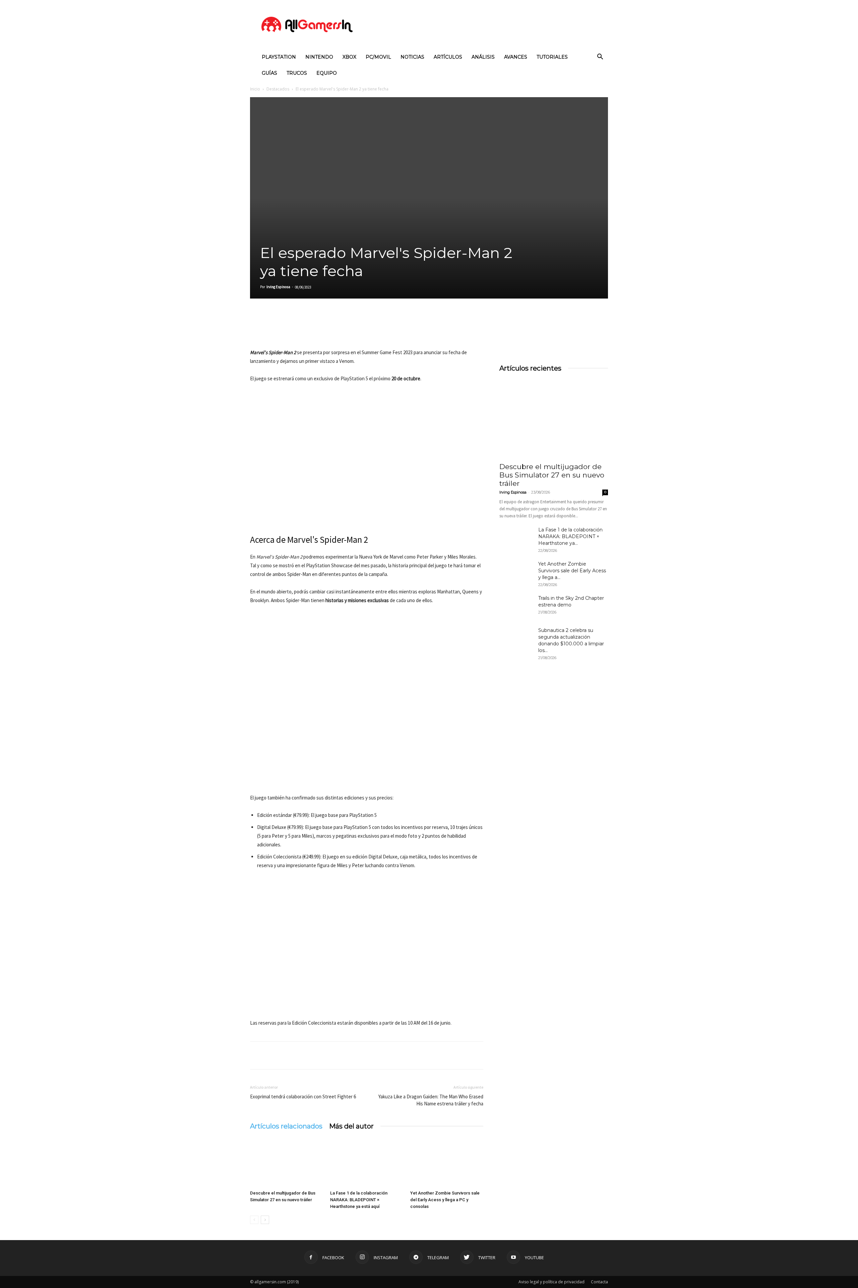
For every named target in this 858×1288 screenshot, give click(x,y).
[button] (600, 57)
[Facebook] (256, 329)
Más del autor (351, 1126)
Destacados (277, 89)
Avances (515, 57)
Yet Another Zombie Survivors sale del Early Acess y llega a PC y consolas (445, 1199)
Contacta (599, 1282)
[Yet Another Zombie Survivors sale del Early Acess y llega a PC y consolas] (446, 1162)
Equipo (326, 73)
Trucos (297, 73)
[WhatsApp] (303, 329)
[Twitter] (272, 329)
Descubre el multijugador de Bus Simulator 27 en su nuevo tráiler (551, 475)
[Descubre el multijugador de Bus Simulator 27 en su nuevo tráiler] (286, 1162)
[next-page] (265, 1220)
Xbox (349, 57)
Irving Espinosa (278, 286)
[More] (334, 329)
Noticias (412, 57)
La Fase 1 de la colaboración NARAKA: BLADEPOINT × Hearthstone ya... (570, 536)
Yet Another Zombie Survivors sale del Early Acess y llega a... (572, 570)
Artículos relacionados (286, 1126)
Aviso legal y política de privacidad (551, 1282)
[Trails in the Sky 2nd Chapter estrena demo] (516, 606)
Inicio (255, 89)
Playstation (279, 57)
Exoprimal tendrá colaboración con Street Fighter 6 (303, 1096)
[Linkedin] (287, 329)
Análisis (483, 57)
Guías (269, 73)
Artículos (448, 57)
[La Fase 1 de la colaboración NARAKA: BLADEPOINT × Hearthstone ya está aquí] (366, 1162)
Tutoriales (552, 57)
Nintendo (319, 57)
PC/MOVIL (378, 57)
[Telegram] (318, 329)
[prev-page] (254, 1220)
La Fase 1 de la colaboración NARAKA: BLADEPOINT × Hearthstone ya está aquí (358, 1199)
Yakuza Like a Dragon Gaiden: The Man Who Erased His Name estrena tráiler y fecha (430, 1100)
